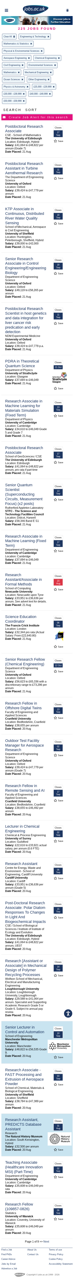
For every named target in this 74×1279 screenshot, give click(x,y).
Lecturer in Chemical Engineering (22, 828)
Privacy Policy (56, 1254)
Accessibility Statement (61, 1264)
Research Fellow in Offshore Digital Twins (23, 705)
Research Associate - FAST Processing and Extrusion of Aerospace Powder (24, 1077)
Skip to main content (13, 3)
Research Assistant (21, 864)
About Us (32, 1249)
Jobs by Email (8, 1264)
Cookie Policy (56, 1259)
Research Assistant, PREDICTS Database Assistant (23, 1124)
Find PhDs (6, 1254)
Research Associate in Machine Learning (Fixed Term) (25, 541)
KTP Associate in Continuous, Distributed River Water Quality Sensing (24, 216)
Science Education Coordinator (20, 619)
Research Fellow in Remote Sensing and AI (25, 788)
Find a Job (6, 1249)
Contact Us (33, 1254)
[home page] (36, 14)
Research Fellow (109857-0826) (19, 1206)
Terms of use (55, 1249)
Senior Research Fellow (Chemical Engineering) (25, 661)
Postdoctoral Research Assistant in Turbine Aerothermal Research (24, 168)
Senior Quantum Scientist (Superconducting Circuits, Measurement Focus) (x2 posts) (24, 494)
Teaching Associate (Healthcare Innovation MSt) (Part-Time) (24, 1167)
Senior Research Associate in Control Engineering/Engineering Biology (25, 266)
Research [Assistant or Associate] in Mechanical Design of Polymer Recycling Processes (25, 968)
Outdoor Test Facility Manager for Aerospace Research (24, 745)
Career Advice (8, 1259)
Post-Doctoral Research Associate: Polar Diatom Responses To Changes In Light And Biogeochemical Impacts (25, 912)
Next (46, 1241)
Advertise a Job (9, 1268)
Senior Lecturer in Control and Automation (24, 1029)
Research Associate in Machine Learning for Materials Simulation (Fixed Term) (23, 408)
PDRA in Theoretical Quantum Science (22, 363)
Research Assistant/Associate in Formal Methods (23, 579)
